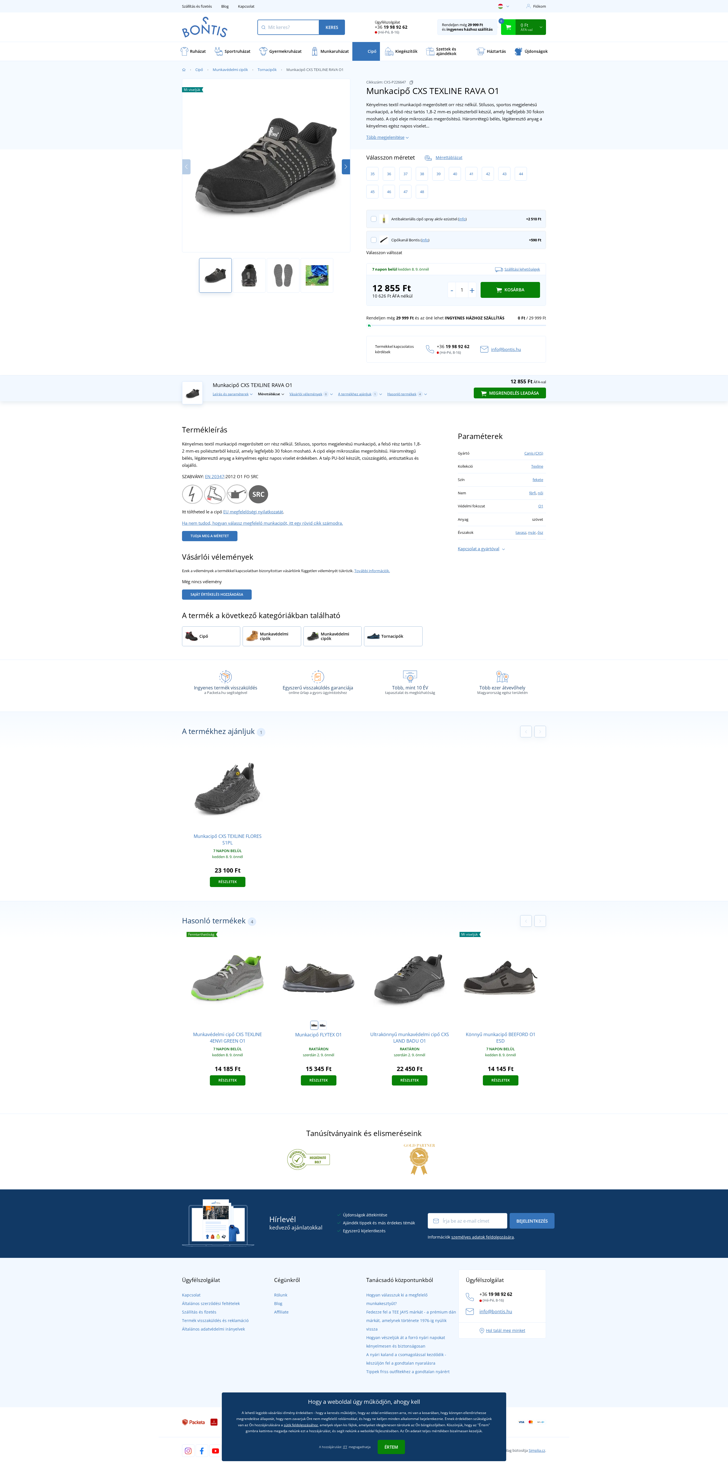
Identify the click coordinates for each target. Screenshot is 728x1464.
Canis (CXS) (533, 453)
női (540, 492)
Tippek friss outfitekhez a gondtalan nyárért (408, 1371)
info (462, 218)
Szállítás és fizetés (197, 6)
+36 (391, 27)
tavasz (521, 532)
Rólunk (280, 1295)
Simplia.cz (537, 1450)
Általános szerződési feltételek (211, 1303)
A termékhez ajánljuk (357, 394)
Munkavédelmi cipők (230, 69)
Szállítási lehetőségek (522, 269)
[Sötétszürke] (323, 1025)
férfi (532, 492)
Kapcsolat (246, 6)
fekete (538, 479)
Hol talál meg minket (505, 1330)
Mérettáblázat (449, 157)
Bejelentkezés (532, 1221)
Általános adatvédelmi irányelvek (213, 1329)
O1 (540, 506)
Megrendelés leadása (513, 393)
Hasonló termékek (404, 394)
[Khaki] (314, 1025)
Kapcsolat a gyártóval (478, 548)
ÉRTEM (391, 1447)
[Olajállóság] (237, 493)
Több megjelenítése (385, 137)
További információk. (372, 570)
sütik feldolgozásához (301, 1425)
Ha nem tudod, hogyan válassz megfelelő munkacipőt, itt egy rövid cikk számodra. (262, 523)
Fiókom (539, 6)
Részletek (227, 881)
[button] (346, 166)
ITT (345, 1447)
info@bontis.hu (506, 349)
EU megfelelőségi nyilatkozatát (253, 512)
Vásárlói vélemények (308, 394)
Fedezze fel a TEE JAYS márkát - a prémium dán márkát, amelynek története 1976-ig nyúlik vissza (411, 1320)
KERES (332, 27)
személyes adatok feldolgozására (482, 1237)
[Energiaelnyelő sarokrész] (215, 493)
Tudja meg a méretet (210, 536)
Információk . (471, 1237)
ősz (540, 532)
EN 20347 (214, 476)
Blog (225, 6)
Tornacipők (267, 69)
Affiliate (281, 1312)
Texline (537, 466)
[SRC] (258, 493)
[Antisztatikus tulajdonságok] (192, 493)
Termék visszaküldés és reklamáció (215, 1320)
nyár (532, 532)
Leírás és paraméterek (231, 394)
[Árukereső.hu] (308, 1159)
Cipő (199, 69)
